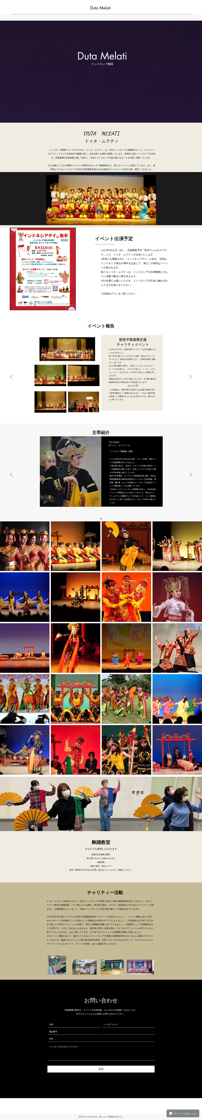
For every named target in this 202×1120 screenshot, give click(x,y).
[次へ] (191, 377)
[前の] (11, 377)
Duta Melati (100, 8)
